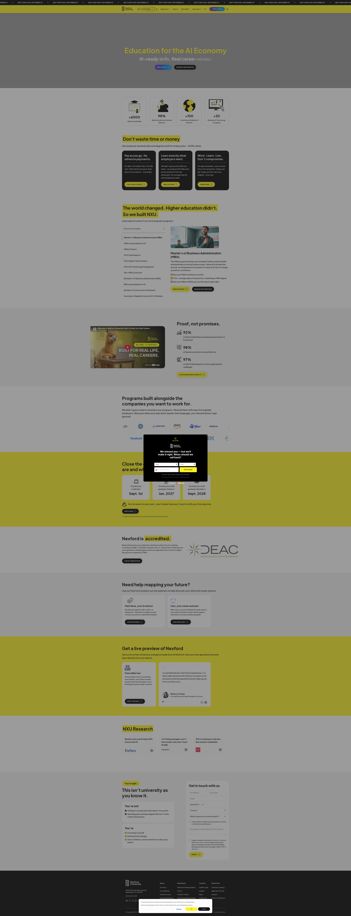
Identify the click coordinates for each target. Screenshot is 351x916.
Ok (191, 909)
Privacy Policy (190, 902)
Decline (204, 909)
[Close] (206, 436)
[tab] (175, 439)
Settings (178, 909)
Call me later (188, 469)
